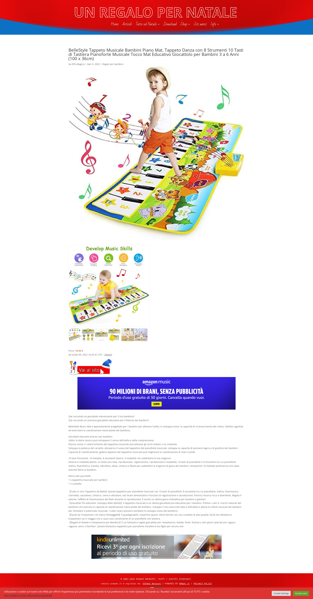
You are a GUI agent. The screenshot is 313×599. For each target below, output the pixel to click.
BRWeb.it (184, 583)
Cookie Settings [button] (281, 593)
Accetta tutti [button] (301, 593)
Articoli (127, 25)
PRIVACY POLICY (203, 583)
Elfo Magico (78, 64)
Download (170, 25)
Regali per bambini (113, 64)
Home (115, 25)
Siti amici (200, 25)
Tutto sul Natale (146, 25)
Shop (183, 25)
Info (213, 25)
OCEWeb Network (152, 583)
